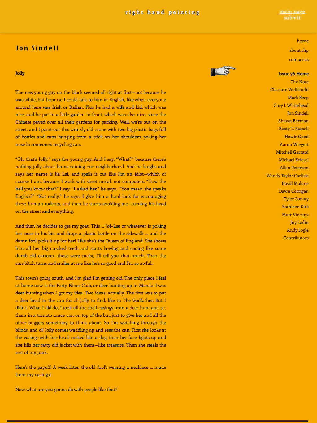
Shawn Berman (293, 121)
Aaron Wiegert (294, 144)
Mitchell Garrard (292, 152)
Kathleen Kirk (295, 206)
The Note (300, 82)
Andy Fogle (298, 230)
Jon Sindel (297, 113)
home (303, 40)
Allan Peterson (294, 167)
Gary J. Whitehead (291, 105)
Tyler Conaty (296, 199)
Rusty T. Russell (294, 128)
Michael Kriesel (294, 160)
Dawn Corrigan (294, 191)
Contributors (296, 238)
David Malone (295, 183)
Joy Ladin (299, 222)
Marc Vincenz (295, 214)
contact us (299, 59)
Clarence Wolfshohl (289, 89)
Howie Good (297, 136)
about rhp (299, 50)
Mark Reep (298, 97)
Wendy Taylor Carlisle (288, 175)
